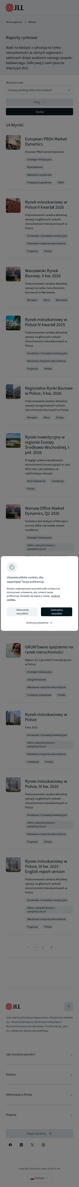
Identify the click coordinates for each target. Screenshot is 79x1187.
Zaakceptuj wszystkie (57, 611)
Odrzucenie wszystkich (22, 611)
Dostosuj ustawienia (39, 623)
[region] (39, 593)
